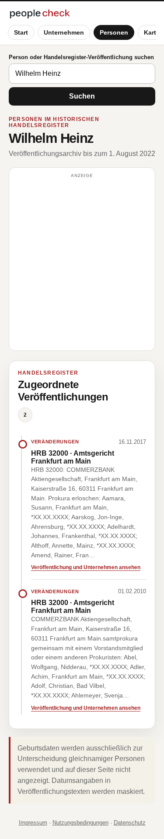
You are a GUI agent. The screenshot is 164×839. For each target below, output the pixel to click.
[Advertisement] (82, 263)
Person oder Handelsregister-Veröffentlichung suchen (81, 57)
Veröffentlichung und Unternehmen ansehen (85, 567)
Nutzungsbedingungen (80, 822)
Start (21, 32)
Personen (114, 32)
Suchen (82, 96)
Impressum (33, 822)
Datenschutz (130, 822)
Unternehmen (64, 32)
